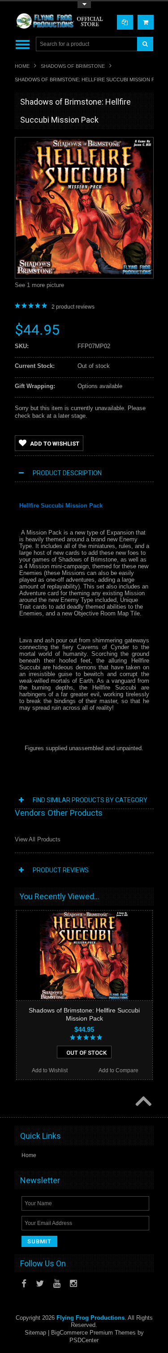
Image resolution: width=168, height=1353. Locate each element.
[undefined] (84, 273)
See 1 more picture (39, 285)
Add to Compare (118, 1070)
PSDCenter (84, 1340)
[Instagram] (73, 1283)
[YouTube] (56, 1283)
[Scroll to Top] (142, 1102)
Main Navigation (22, 44)
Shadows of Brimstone (73, 66)
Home (22, 66)
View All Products (37, 839)
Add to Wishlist (54, 443)
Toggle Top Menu (84, 4)
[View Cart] (146, 22)
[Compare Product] (125, 22)
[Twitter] (40, 1283)
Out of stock (86, 1052)
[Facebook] (24, 1283)
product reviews (73, 307)
